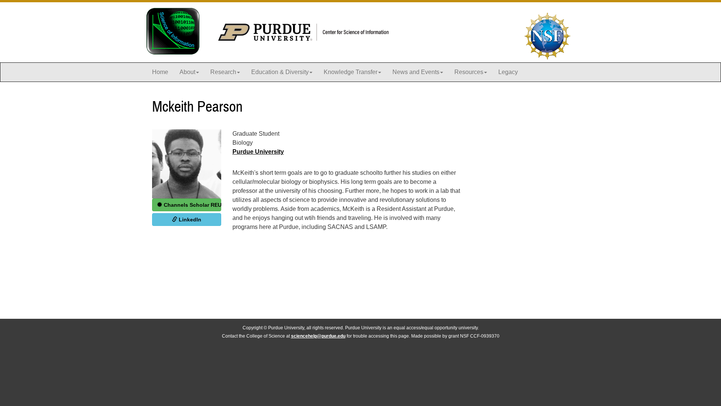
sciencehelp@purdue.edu (318, 335)
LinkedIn (189, 220)
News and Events (415, 72)
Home (160, 72)
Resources (468, 72)
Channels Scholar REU (191, 205)
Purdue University (258, 151)
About (187, 72)
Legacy (508, 72)
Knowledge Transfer (350, 72)
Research (223, 72)
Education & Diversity (280, 72)
